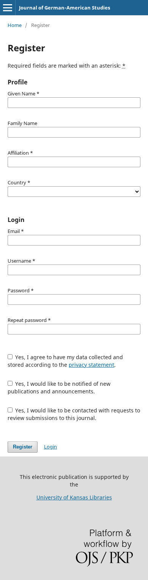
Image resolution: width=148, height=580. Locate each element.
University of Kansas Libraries (74, 497)
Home (15, 25)
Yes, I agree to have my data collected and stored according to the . (65, 360)
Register (22, 447)
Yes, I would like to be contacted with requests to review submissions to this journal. (74, 414)
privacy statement (91, 364)
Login (50, 446)
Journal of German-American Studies (64, 7)
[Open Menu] (7, 7)
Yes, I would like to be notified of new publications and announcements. (59, 387)
